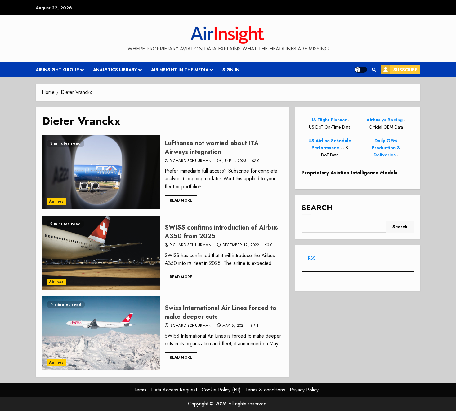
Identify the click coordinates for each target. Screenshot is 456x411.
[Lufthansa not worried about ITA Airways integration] (101, 172)
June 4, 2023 (234, 161)
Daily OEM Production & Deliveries (386, 148)
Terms (140, 389)
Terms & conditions (265, 389)
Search (317, 207)
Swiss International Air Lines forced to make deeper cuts (220, 312)
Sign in (230, 70)
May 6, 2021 (233, 325)
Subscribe (405, 70)
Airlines (56, 201)
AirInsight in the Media (179, 70)
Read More (181, 200)
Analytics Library (115, 70)
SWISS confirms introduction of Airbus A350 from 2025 (221, 232)
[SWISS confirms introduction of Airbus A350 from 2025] (101, 253)
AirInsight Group (57, 70)
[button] (374, 70)
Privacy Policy (304, 389)
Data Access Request (174, 389)
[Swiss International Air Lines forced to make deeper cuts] (101, 333)
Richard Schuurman (190, 161)
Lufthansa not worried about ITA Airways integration (212, 147)
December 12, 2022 (240, 245)
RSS (311, 258)
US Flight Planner (328, 120)
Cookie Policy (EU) (221, 389)
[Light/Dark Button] (361, 70)
